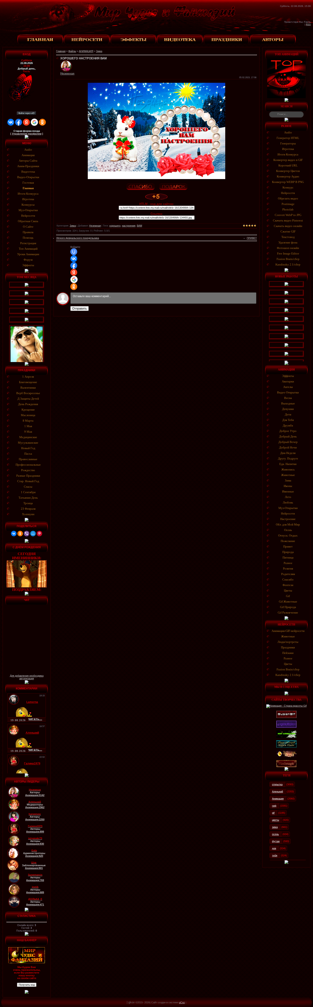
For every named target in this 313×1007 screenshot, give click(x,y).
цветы (275, 820)
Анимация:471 (35, 904)
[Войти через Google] (34, 122)
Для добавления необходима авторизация (27, 677)
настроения (128, 225)
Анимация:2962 (34, 807)
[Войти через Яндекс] (26, 122)
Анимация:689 (35, 892)
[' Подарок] (173, 186)
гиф (274, 805)
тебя (274, 855)
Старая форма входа (27, 131)
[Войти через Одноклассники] (42, 122)
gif (273, 812)
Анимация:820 (34, 856)
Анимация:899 (35, 831)
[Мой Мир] (33, 533)
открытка (277, 784)
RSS (308, 24)
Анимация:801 (34, 868)
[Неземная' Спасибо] (140, 186)
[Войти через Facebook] (18, 122)
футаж (276, 841)
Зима (99, 51)
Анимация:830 (35, 843)
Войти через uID (27, 113)
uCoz (182, 1002)
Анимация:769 (35, 880)
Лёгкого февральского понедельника (77, 238)
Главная (61, 51)
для (274, 848)
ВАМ (139, 225)
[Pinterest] (39, 533)
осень (275, 834)
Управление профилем (26, 133)
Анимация (278, 798)
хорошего (115, 225)
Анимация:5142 (34, 795)
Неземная (95, 225)
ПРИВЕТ (252, 238)
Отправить (79, 308)
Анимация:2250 (34, 819)
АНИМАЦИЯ (86, 51)
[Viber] (26, 533)
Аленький (277, 791)
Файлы (72, 51)
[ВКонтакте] (13, 533)
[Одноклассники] (20, 533)
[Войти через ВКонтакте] (10, 122)
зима (275, 827)
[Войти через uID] (73, 251)
